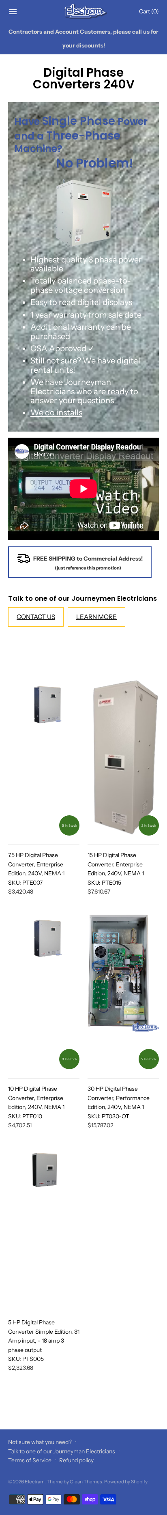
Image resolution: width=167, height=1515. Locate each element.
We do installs (56, 412)
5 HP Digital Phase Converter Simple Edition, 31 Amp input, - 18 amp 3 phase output (43, 1340)
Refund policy (76, 1460)
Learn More (96, 617)
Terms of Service (29, 1460)
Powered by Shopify (126, 1481)
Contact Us (36, 617)
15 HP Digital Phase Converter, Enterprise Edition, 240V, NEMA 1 (116, 868)
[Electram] (83, 11)
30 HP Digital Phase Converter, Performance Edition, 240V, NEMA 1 (119, 1102)
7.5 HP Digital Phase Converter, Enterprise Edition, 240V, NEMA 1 (36, 868)
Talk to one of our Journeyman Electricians (61, 1451)
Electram (35, 1481)
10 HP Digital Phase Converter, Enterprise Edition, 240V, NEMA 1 (36, 1102)
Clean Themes (86, 1481)
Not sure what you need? (40, 1442)
